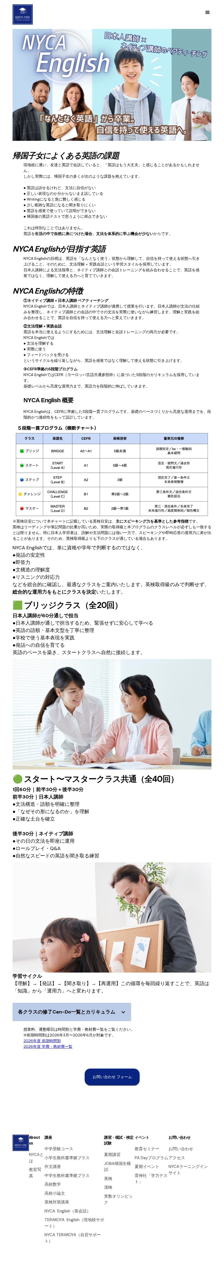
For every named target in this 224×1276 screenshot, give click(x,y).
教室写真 (35, 1173)
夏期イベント (147, 1166)
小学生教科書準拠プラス (67, 1158)
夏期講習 (112, 1154)
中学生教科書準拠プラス (67, 1175)
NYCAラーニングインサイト (188, 1170)
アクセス (177, 1158)
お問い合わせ (181, 1149)
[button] (207, 12)
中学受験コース (59, 1149)
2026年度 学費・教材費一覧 (47, 1046)
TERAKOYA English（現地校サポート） (74, 1223)
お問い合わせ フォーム (112, 1076)
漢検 (108, 1187)
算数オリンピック (118, 1199)
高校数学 (53, 1184)
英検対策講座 (57, 1202)
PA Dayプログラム (151, 1158)
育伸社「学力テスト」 (151, 1179)
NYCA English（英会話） (68, 1211)
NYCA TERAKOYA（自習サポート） (73, 1238)
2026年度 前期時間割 (42, 1040)
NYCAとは (36, 1158)
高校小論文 (55, 1193)
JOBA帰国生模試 (117, 1167)
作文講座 (53, 1166)
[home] (23, 14)
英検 (108, 1178)
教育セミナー (147, 1149)
